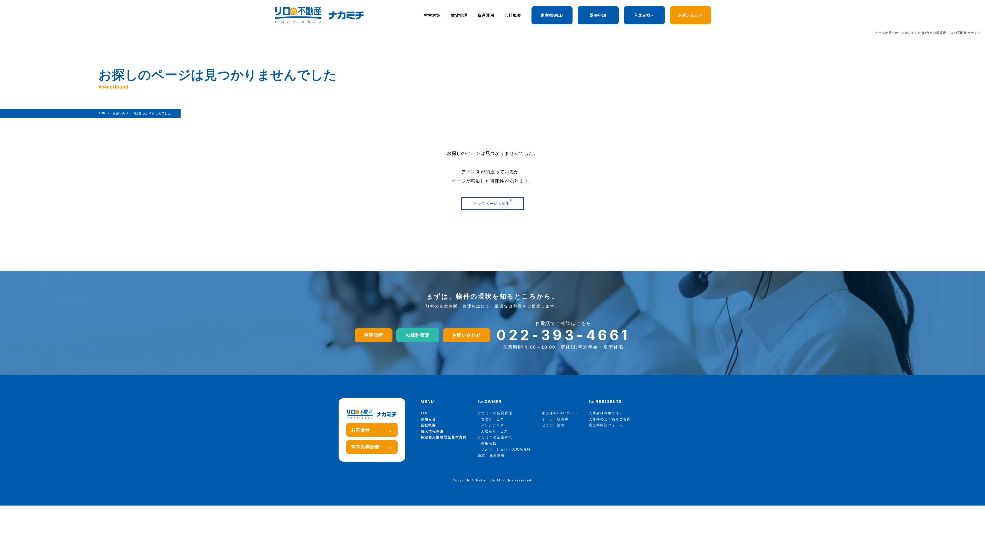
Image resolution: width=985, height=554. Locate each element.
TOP (425, 413)
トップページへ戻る (491, 203)
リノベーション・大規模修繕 (506, 449)
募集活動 (488, 443)
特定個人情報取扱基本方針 (444, 437)
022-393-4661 (563, 335)
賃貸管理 (459, 15)
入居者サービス (494, 431)
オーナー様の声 (555, 419)
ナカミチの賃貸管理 (495, 413)
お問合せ (360, 429)
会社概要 (513, 15)
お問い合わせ (690, 15)
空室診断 (373, 335)
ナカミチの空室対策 (495, 437)
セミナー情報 (553, 425)
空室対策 (432, 15)
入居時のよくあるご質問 (610, 419)
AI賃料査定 (418, 335)
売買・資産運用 (491, 455)
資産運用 (486, 15)
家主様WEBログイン (560, 413)
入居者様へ (644, 15)
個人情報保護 (432, 431)
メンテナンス (492, 425)
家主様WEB (552, 15)
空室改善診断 (365, 447)
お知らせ (428, 419)
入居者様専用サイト (606, 413)
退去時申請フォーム (606, 425)
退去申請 (598, 15)
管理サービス (492, 419)
